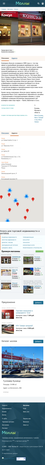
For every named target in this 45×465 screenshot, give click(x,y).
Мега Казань (38, 115)
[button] (17, 204)
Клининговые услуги (29, 245)
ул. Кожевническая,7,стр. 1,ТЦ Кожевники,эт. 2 (10, 157)
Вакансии (26, 422)
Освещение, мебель (7, 247)
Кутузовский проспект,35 (9, 178)
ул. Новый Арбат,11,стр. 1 (9, 139)
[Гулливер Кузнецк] (22, 362)
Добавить (39, 251)
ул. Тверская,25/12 (7, 145)
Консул (16, 9)
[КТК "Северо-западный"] (8, 329)
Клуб (24, 408)
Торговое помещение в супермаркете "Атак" (24, 312)
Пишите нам (27, 418)
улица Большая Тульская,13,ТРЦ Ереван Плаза (9, 165)
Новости (4, 405)
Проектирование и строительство (32, 247)
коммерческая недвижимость (23, 438)
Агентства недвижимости (9, 239)
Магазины (10, 9)
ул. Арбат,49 (5, 150)
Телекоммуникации (28, 237)
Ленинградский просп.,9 (9, 172)
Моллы (4, 415)
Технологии (26, 242)
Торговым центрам (8, 422)
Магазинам (5, 425)
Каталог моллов (9, 341)
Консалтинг (26, 239)
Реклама (4, 428)
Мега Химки (38, 121)
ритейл (36, 438)
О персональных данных (9, 453)
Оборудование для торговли (10, 245)
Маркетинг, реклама (7, 242)
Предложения (8, 302)
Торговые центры (7, 438)
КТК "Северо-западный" (24, 326)
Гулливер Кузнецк (12, 381)
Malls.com (26, 411)
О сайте (4, 418)
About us (25, 425)
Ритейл (4, 411)
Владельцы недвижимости (9, 237)
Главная (4, 9)
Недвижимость (7, 408)
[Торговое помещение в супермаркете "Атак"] (8, 314)
